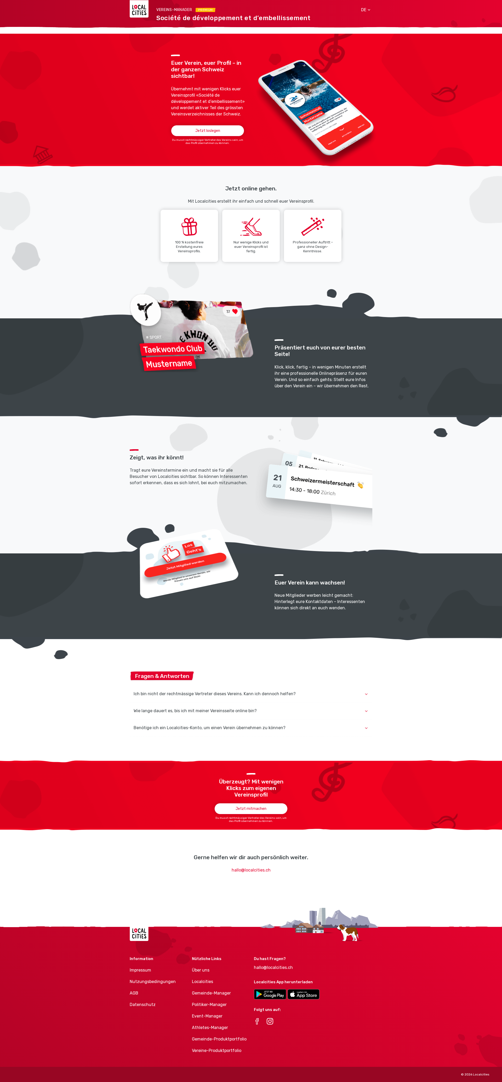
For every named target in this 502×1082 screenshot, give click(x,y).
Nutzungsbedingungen (153, 981)
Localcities (202, 981)
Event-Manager (207, 1016)
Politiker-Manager (209, 1004)
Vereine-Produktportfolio (216, 1050)
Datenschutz (143, 1004)
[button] (363, 10)
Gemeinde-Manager (211, 993)
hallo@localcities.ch (251, 870)
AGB (134, 993)
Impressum (140, 970)
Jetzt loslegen (207, 130)
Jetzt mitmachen (251, 808)
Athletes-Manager (210, 1027)
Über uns (200, 970)
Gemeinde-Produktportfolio (219, 1039)
